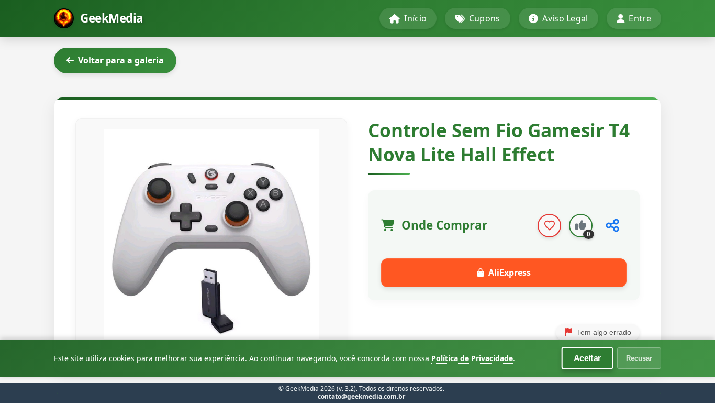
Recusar (639, 358)
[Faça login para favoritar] (549, 225)
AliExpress (509, 272)
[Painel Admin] (57, 393)
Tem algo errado (604, 332)
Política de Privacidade (472, 358)
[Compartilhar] (612, 225)
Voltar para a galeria (121, 60)
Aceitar (587, 358)
